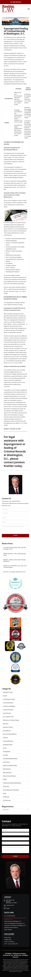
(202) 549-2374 (16, 501)
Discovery (5, 723)
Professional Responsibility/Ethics (12, 783)
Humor (5, 748)
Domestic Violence (8, 727)
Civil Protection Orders (9, 699)
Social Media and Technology (11, 790)
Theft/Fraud (6, 796)
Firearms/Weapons (8, 741)
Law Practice (6, 762)
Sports (4, 793)
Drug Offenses (7, 730)
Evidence (5, 737)
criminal (7, 50)
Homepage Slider (7, 744)
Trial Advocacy (7, 800)
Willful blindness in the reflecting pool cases (14, 554)
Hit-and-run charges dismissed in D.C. (14, 572)
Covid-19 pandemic (8, 702)
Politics (5, 779)
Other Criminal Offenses (9, 776)
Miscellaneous (7, 769)
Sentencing (6, 786)
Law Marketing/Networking (10, 758)
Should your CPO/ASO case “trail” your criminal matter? (15, 566)
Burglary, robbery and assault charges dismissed (14, 560)
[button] (29, 9)
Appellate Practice (8, 692)
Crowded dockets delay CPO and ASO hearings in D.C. (14, 548)
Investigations (6, 751)
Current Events (7, 713)
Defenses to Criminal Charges (11, 720)
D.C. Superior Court (8, 716)
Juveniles (5, 755)
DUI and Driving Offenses (10, 734)
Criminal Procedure (8, 709)
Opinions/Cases (7, 772)
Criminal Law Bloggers (9, 706)
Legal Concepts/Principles (10, 765)
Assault (5, 695)
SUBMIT (15, 535)
